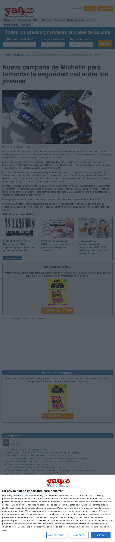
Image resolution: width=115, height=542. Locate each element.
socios (25, 495)
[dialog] (57, 508)
